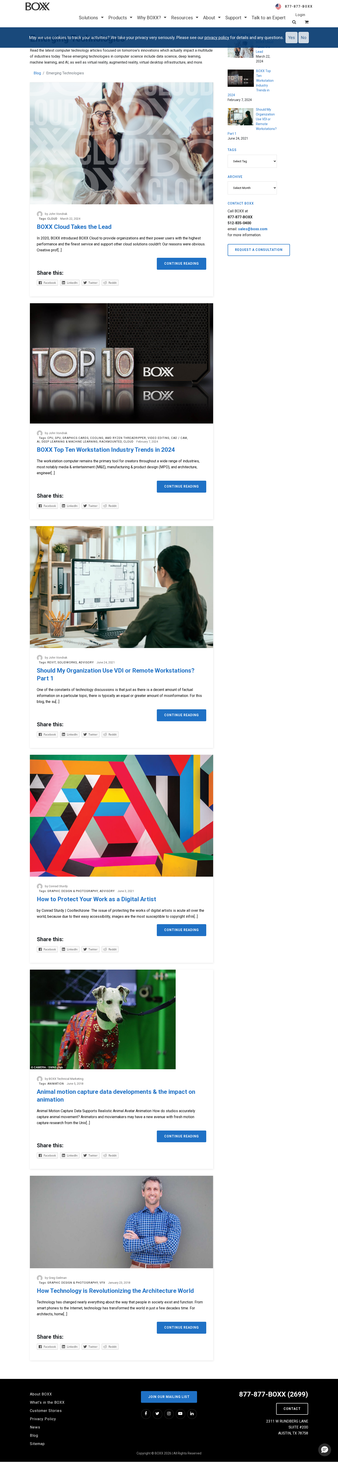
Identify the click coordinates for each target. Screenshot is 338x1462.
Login (300, 14)
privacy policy (216, 37)
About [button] (209, 17)
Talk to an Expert (269, 17)
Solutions (89, 17)
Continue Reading (181, 263)
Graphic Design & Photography (72, 891)
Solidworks (67, 662)
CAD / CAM (179, 438)
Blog (37, 73)
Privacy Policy (43, 1419)
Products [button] (118, 17)
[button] (324, 1449)
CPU (50, 438)
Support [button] (234, 17)
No (303, 37)
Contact (292, 1409)
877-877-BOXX (299, 6)
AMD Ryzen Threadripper (125, 438)
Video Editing (158, 438)
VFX (102, 1282)
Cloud (52, 218)
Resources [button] (182, 17)
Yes (291, 37)
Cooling (96, 438)
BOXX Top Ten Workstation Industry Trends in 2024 (106, 449)
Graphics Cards (76, 438)
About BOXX (41, 1394)
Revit (51, 662)
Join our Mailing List (169, 1397)
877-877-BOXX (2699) (273, 1394)
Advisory (86, 662)
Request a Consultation (259, 250)
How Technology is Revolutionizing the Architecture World (115, 1290)
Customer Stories (46, 1411)
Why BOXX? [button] (149, 17)
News (35, 1427)
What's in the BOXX (47, 1402)
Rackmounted (110, 441)
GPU (58, 438)
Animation (55, 1083)
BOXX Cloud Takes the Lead (74, 226)
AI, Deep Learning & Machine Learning (67, 441)
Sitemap (37, 1444)
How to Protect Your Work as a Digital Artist (96, 899)
